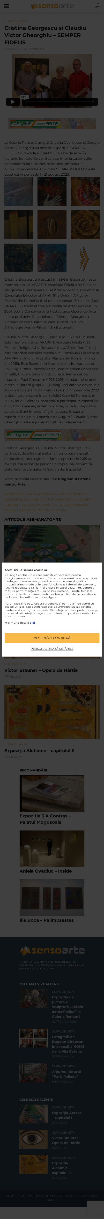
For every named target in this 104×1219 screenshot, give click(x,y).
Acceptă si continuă (52, 638)
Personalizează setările (52, 649)
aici (32, 623)
